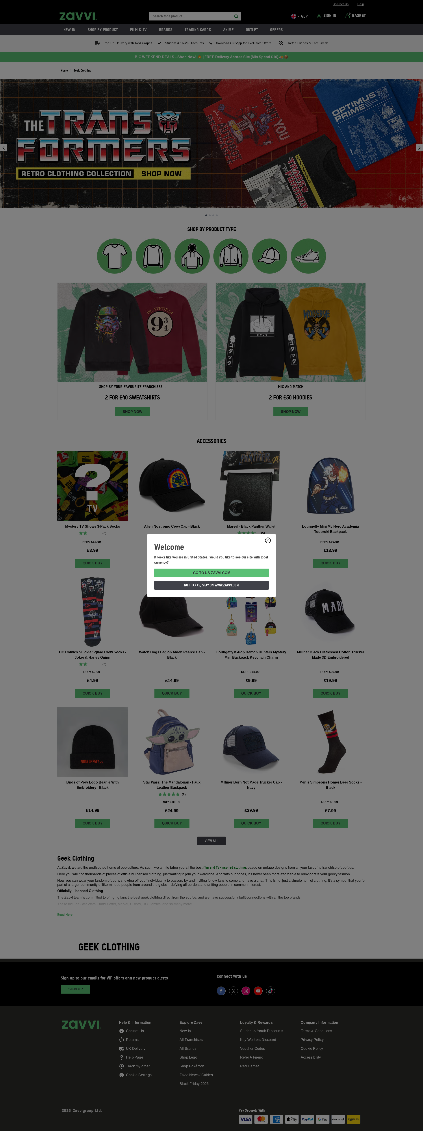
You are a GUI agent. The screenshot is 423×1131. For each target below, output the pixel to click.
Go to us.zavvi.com (211, 573)
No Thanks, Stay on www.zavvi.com (211, 585)
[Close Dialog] (268, 540)
